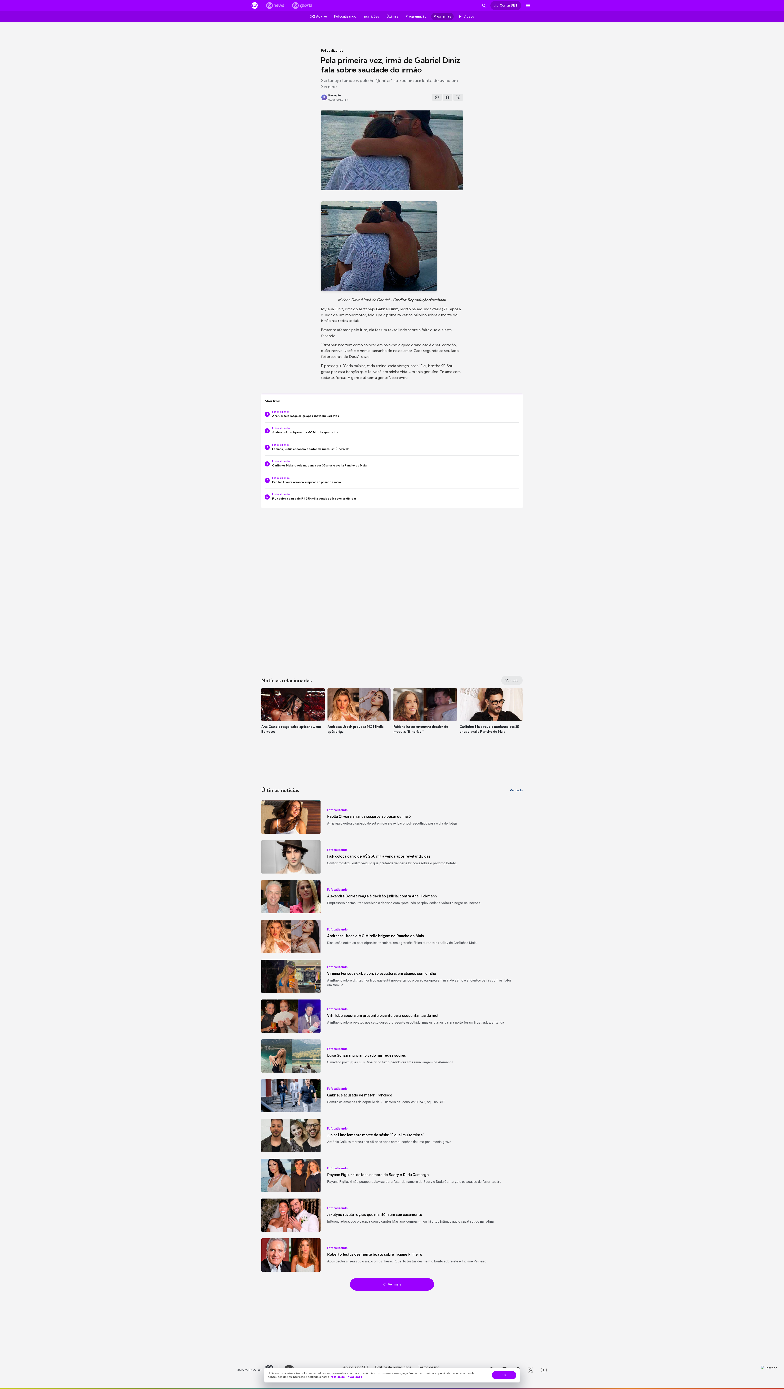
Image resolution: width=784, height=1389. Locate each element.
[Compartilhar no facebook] (447, 97)
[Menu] (527, 5)
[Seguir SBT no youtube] (543, 1370)
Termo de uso (428, 1367)
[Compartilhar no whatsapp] (437, 97)
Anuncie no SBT (356, 1367)
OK (504, 1375)
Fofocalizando (332, 50)
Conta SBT (509, 5)
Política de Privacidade (346, 1377)
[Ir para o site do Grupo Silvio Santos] (258, 1370)
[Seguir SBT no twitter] (530, 1370)
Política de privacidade (393, 1367)
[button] (293, 716)
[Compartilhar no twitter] (458, 97)
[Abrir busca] (484, 5)
